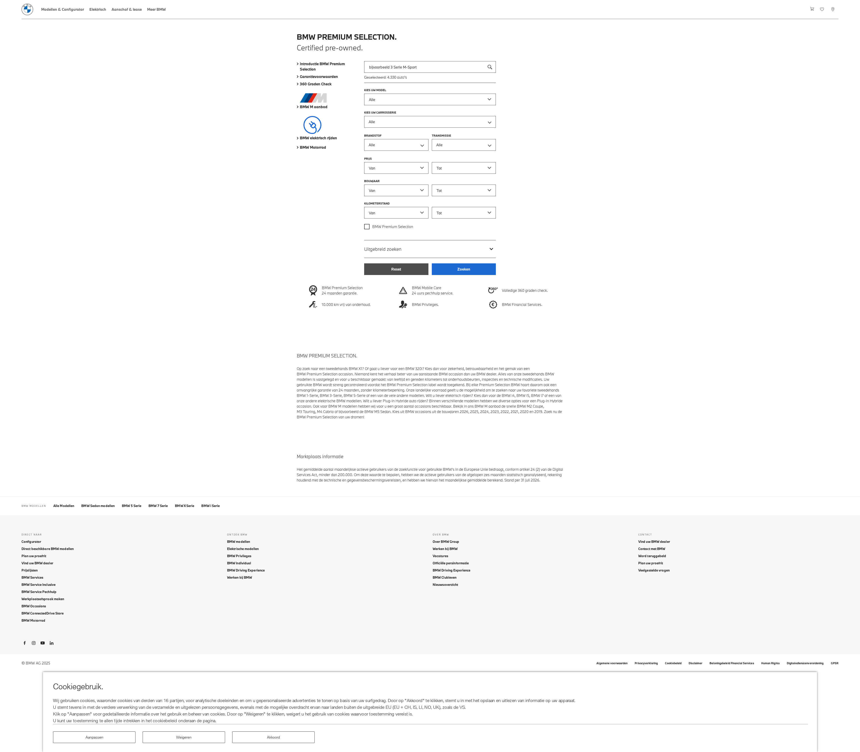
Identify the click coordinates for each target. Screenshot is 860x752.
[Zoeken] (490, 67)
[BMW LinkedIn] (51, 644)
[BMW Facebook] (25, 644)
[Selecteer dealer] (833, 9)
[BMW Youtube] (42, 644)
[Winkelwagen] (812, 9)
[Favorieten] (822, 9)
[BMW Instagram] (33, 644)
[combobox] (430, 67)
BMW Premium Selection (392, 226)
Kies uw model (375, 90)
